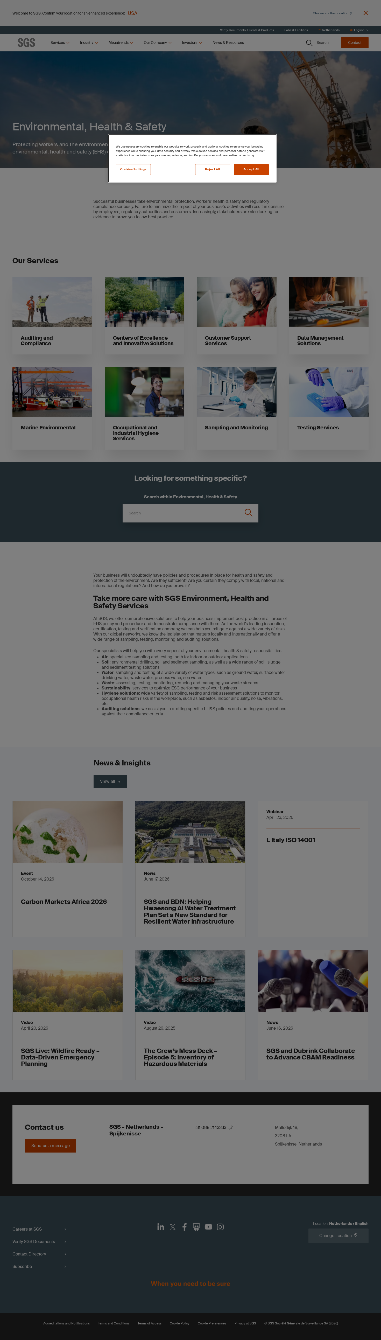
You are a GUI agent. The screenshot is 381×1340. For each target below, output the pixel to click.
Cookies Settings (133, 169)
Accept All (251, 169)
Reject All (212, 169)
